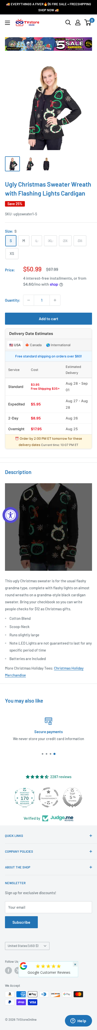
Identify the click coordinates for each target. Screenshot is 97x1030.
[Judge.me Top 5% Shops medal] (72, 797)
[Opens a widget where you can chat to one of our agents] (78, 1021)
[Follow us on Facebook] (8, 970)
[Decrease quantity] (28, 300)
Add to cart (48, 318)
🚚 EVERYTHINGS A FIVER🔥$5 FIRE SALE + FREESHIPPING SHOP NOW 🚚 (48, 7)
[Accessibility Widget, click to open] (10, 515)
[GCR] (23, 965)
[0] (88, 23)
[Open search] (68, 22)
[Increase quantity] (55, 300)
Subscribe (21, 922)
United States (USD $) (23, 946)
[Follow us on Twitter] (17, 970)
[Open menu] (7, 23)
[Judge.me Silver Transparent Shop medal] (48, 797)
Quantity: (12, 300)
